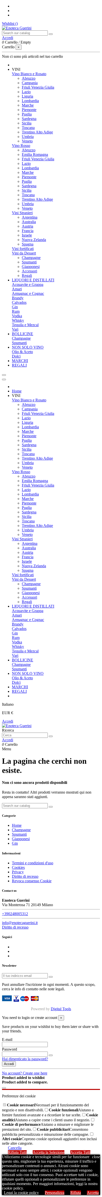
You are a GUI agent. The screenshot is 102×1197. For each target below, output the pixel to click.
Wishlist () (10, 23)
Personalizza (54, 1193)
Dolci (16, 356)
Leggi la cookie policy (21, 1193)
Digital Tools (61, 1009)
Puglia (27, 114)
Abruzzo (28, 78)
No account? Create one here (24, 1073)
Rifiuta (75, 1193)
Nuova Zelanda (34, 240)
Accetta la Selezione (48, 1152)
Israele (27, 235)
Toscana (28, 128)
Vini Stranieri (22, 213)
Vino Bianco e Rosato (29, 74)
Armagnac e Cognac (28, 293)
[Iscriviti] (51, 977)
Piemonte (29, 110)
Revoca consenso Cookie (31, 881)
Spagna (27, 244)
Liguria (27, 96)
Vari (15, 329)
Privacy (18, 872)
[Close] (4, 379)
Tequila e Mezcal (25, 325)
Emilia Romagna (35, 154)
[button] (16, 69)
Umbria (28, 136)
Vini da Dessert (24, 253)
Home (17, 825)
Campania (30, 83)
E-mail (7, 1039)
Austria (27, 226)
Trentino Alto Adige (37, 132)
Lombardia (30, 101)
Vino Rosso (21, 145)
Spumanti (29, 262)
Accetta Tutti (80, 1152)
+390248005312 (15, 914)
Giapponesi (31, 266)
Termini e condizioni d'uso (32, 863)
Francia (27, 231)
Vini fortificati (23, 249)
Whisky (18, 320)
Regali (27, 275)
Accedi (7, 721)
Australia (29, 222)
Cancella (15, 1148)
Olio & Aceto (22, 352)
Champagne (31, 257)
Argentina (29, 217)
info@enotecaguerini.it (20, 923)
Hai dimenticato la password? (25, 1059)
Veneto (27, 141)
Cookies (18, 867)
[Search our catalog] (51, 34)
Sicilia (26, 123)
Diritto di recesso (25, 876)
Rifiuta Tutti (17, 1152)
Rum (16, 311)
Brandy (18, 298)
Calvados (19, 302)
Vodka (17, 316)
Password (9, 1049)
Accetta (93, 1193)
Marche (28, 105)
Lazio (26, 92)
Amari (17, 289)
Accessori (29, 271)
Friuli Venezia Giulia (38, 87)
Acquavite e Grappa (27, 284)
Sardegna (29, 119)
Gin (15, 307)
